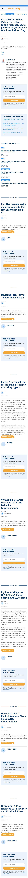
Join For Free (14, 100)
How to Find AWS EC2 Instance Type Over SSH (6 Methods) (13, 162)
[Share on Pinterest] (24, 14)
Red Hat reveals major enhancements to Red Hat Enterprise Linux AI (14, 151)
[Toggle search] (25, 8)
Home (2, 14)
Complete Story (6, 231)
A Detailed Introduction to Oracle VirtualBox (14, 183)
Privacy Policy (7, 105)
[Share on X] (22, 14)
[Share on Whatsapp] (26, 14)
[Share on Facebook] (20, 14)
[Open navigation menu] (3, 9)
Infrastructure (10, 14)
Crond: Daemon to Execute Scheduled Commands (12, 173)
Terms (23, 104)
